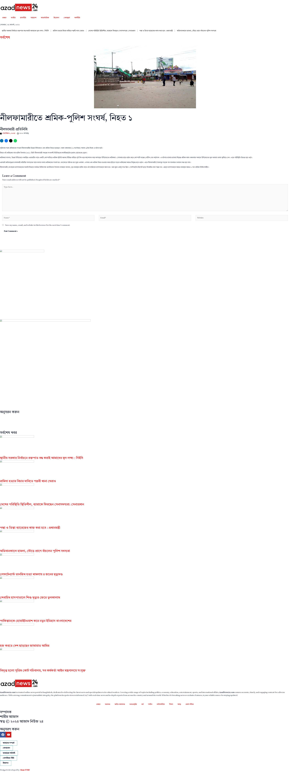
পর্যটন (150, 704)
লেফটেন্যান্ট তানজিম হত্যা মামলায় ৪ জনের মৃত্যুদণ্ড (31, 574)
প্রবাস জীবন (190, 704)
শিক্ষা (171, 704)
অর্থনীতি (77, 18)
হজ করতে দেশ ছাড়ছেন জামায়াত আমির (24, 645)
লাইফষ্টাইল (161, 704)
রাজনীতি (23, 18)
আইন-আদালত (120, 704)
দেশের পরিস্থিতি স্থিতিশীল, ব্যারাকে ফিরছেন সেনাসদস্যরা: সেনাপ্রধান (111, 31)
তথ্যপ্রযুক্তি (133, 704)
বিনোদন (56, 18)
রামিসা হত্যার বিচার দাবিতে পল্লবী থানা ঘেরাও (68, 31)
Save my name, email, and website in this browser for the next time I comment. (37, 225)
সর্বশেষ (5, 37)
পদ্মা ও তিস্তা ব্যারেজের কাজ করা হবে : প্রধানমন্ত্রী (156, 31)
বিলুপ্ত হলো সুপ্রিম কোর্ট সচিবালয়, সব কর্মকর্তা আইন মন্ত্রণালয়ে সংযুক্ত (43, 670)
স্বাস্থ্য (179, 704)
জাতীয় (13, 18)
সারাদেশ (33, 18)
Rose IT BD (25, 770)
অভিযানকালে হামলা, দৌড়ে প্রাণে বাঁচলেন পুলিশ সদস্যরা (196, 31)
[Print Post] (1, 140)
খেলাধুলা (67, 18)
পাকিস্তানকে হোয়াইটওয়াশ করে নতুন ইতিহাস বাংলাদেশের (35, 621)
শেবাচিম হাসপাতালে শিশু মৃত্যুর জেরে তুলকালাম (30, 597)
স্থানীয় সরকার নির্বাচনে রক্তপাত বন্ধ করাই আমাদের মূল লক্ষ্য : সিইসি (25, 31)
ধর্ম (142, 704)
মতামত (107, 704)
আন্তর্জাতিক (45, 18)
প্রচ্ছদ (4, 18)
